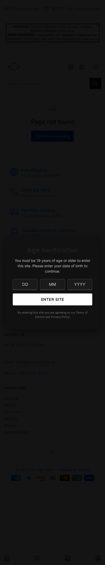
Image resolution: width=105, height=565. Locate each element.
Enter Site (52, 299)
